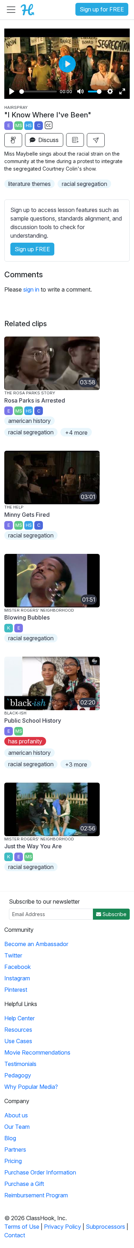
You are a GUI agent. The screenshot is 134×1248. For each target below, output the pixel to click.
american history (29, 420)
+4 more (76, 432)
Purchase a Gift (24, 1183)
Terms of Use (21, 1226)
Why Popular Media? (31, 1086)
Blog (10, 1138)
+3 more (76, 764)
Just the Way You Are (33, 846)
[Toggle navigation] (11, 9)
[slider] (38, 91)
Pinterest (15, 989)
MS (18, 125)
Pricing (13, 1160)
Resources (18, 1029)
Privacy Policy (62, 1226)
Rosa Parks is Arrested (34, 400)
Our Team (17, 1126)
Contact (14, 1235)
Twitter (13, 955)
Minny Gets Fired (27, 514)
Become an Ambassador (36, 944)
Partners (15, 1149)
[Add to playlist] (75, 140)
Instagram (17, 978)
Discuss (48, 139)
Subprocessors (105, 1226)
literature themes (29, 183)
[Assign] (13, 140)
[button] (96, 140)
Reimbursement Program (36, 1195)
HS (29, 125)
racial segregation (84, 183)
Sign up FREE (32, 249)
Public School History (32, 720)
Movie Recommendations (37, 1052)
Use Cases (18, 1041)
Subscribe (113, 914)
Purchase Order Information (40, 1172)
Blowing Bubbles (27, 617)
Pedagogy (17, 1075)
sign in (31, 289)
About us (16, 1115)
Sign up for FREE (102, 9)
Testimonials (20, 1063)
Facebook (17, 966)
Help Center (19, 1018)
